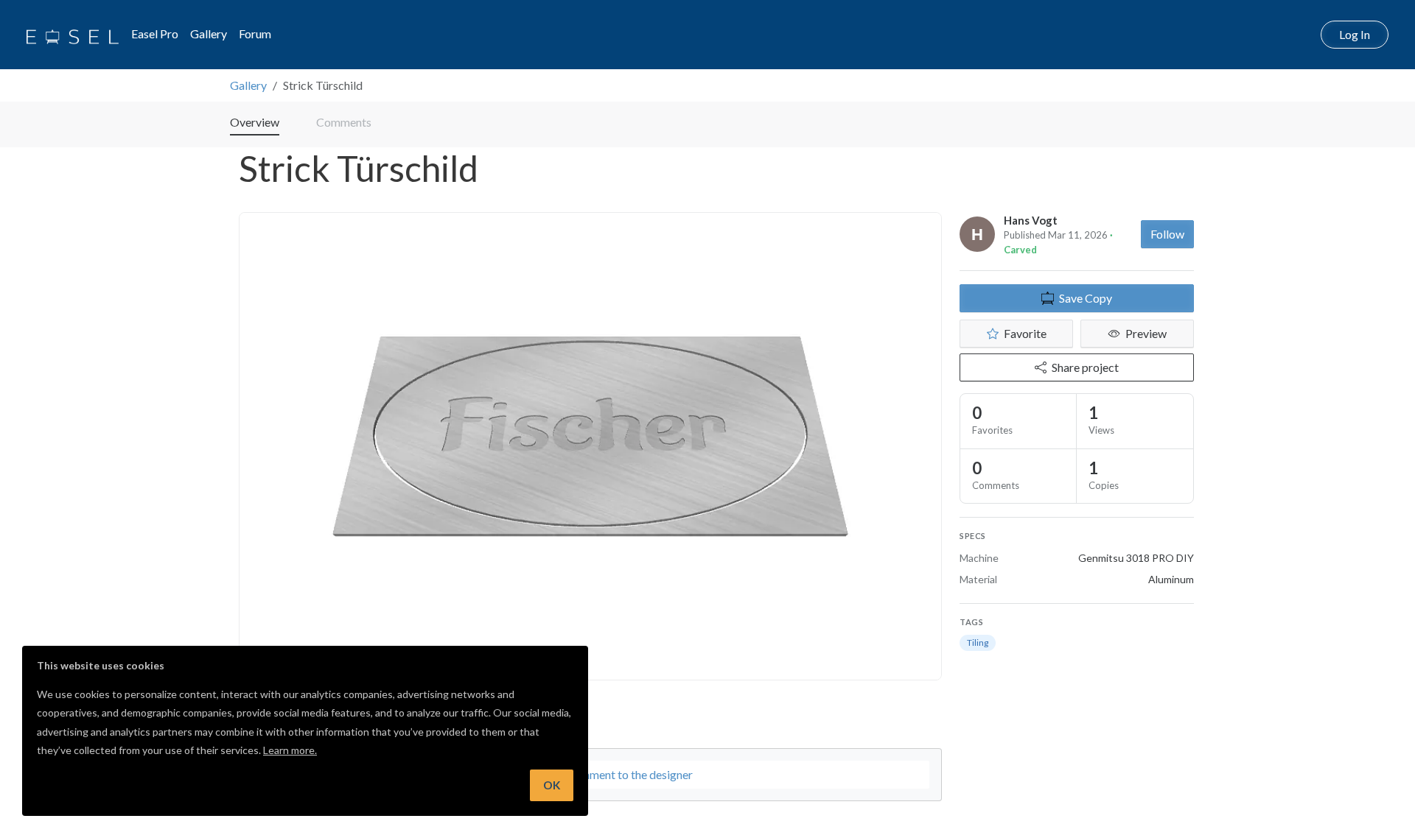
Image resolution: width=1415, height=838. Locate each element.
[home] (73, 34)
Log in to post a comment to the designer (591, 774)
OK (551, 785)
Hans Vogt (1031, 220)
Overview (254, 122)
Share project (1085, 367)
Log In (1354, 34)
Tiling (977, 642)
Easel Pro (154, 34)
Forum (255, 34)
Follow (1167, 234)
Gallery (208, 34)
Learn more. (290, 750)
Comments (343, 122)
